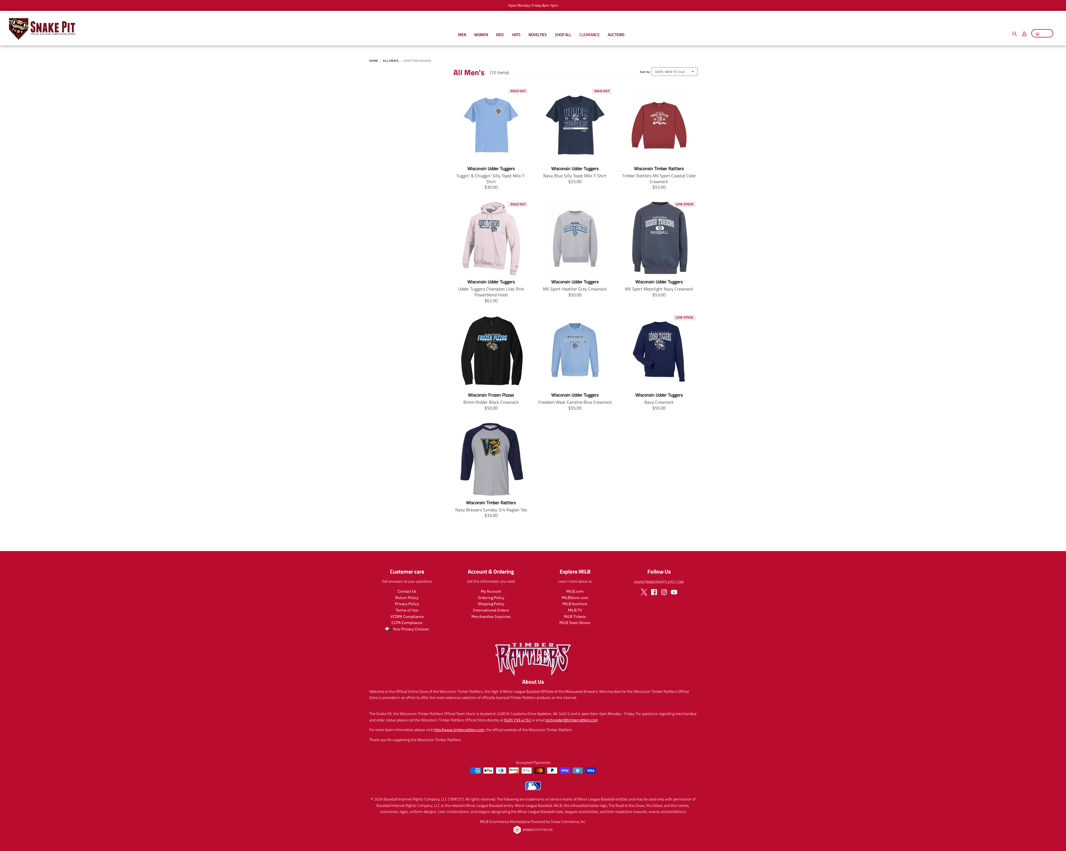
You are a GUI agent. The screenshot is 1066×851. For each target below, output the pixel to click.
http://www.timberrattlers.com (459, 730)
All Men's (391, 61)
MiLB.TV (575, 610)
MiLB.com (575, 591)
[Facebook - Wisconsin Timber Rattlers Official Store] (654, 592)
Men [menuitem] (462, 34)
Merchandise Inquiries (491, 616)
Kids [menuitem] (500, 34)
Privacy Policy (407, 603)
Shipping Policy (491, 603)
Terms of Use (407, 610)
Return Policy (407, 597)
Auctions (616, 34)
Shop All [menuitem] (563, 34)
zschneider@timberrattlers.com (571, 720)
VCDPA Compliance (407, 616)
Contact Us (407, 591)
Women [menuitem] (481, 34)
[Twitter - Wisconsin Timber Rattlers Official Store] (644, 592)
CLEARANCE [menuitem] (589, 34)
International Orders (491, 610)
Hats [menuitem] (516, 34)
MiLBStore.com (575, 597)
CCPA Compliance (407, 622)
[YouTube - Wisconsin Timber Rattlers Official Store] (674, 592)
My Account (491, 591)
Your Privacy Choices (410, 629)
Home (373, 61)
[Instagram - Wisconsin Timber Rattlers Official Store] (664, 592)
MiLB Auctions (574, 603)
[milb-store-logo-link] (533, 788)
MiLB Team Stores (574, 622)
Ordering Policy (491, 597)
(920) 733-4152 (517, 720)
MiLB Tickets (575, 616)
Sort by (645, 72)
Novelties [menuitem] (538, 34)
